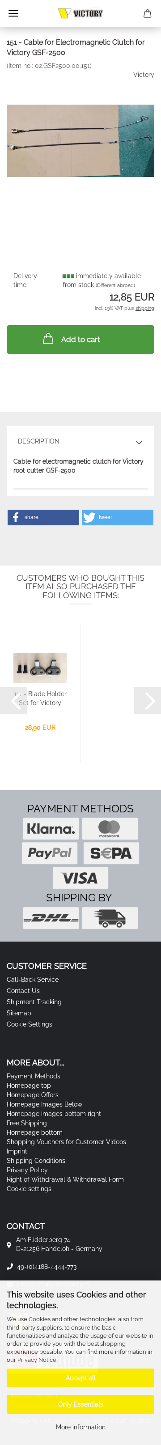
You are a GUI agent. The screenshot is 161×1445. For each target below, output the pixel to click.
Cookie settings (29, 1188)
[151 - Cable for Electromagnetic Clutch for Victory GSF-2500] (80, 136)
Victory (143, 74)
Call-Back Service (33, 979)
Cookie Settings (29, 1024)
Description (38, 441)
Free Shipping (27, 1123)
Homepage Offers (33, 1095)
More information (81, 1427)
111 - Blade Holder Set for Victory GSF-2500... (40, 698)
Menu (13, 13)
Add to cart (80, 339)
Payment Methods (33, 1076)
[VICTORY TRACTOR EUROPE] (80, 13)
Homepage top (29, 1085)
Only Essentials (80, 1404)
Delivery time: (25, 280)
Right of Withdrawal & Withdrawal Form (65, 1179)
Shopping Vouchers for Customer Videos (66, 1141)
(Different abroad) (115, 285)
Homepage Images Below (44, 1104)
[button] (43, 517)
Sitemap (19, 1013)
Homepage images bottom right (54, 1113)
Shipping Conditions (36, 1160)
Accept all (81, 1378)
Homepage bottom (35, 1132)
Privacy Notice (36, 1359)
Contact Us (23, 990)
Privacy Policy (27, 1170)
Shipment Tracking (34, 1002)
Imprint (17, 1151)
